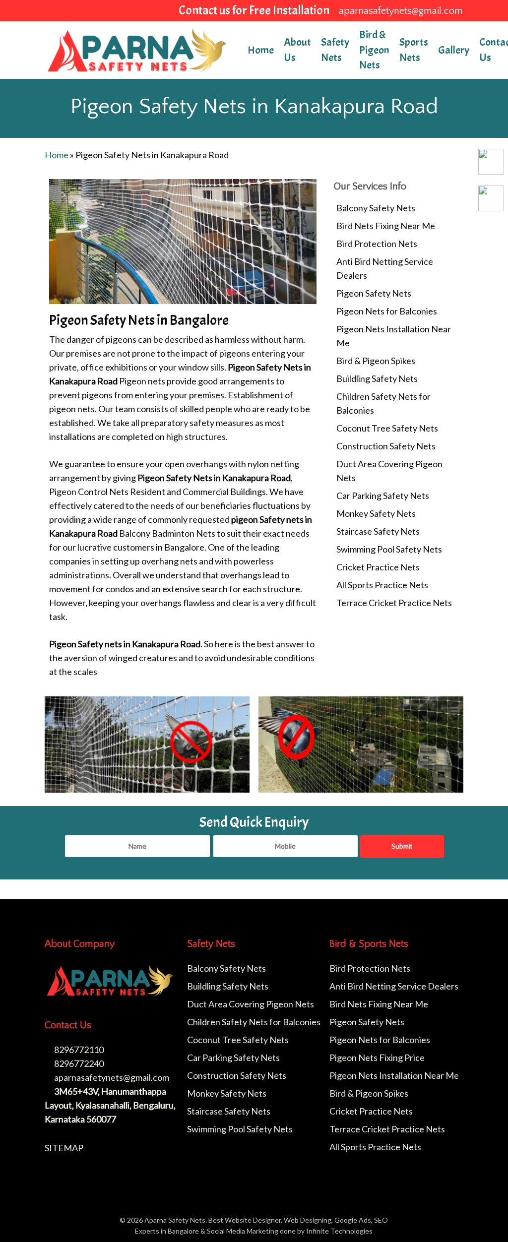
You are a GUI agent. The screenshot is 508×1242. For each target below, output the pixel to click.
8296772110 (78, 1049)
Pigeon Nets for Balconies (386, 311)
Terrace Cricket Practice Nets (394, 602)
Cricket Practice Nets (378, 566)
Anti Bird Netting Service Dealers (384, 268)
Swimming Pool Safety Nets (389, 549)
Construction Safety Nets (386, 445)
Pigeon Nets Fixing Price (377, 1057)
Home (56, 154)
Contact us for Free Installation (254, 10)
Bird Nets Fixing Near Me (385, 225)
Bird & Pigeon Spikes (375, 360)
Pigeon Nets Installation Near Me (393, 335)
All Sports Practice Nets (382, 584)
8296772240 (78, 1063)
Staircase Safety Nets (378, 531)
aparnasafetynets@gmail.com (111, 1077)
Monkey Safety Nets (376, 513)
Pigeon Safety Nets (373, 293)
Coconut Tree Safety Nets (387, 428)
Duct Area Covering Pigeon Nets (389, 470)
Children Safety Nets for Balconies (383, 403)
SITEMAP (64, 1147)
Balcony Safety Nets (375, 207)
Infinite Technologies (339, 1231)
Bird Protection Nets (376, 243)
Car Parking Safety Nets (382, 495)
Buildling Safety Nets (377, 378)
